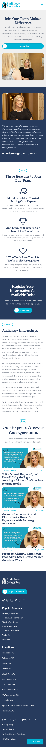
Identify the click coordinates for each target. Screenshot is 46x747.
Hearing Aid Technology (12, 618)
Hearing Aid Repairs (10, 631)
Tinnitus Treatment (10, 622)
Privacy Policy (7, 724)
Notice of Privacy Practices (13, 734)
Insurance (6, 639)
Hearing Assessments (11, 613)
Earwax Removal (9, 626)
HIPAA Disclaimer (9, 739)
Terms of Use (8, 729)
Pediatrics (6, 635)
